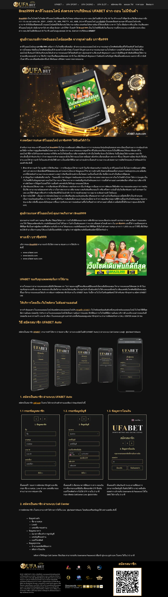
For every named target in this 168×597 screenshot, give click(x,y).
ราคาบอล (140, 4)
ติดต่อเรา (150, 4)
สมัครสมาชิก (116, 4)
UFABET (83, 310)
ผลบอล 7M (128, 4)
